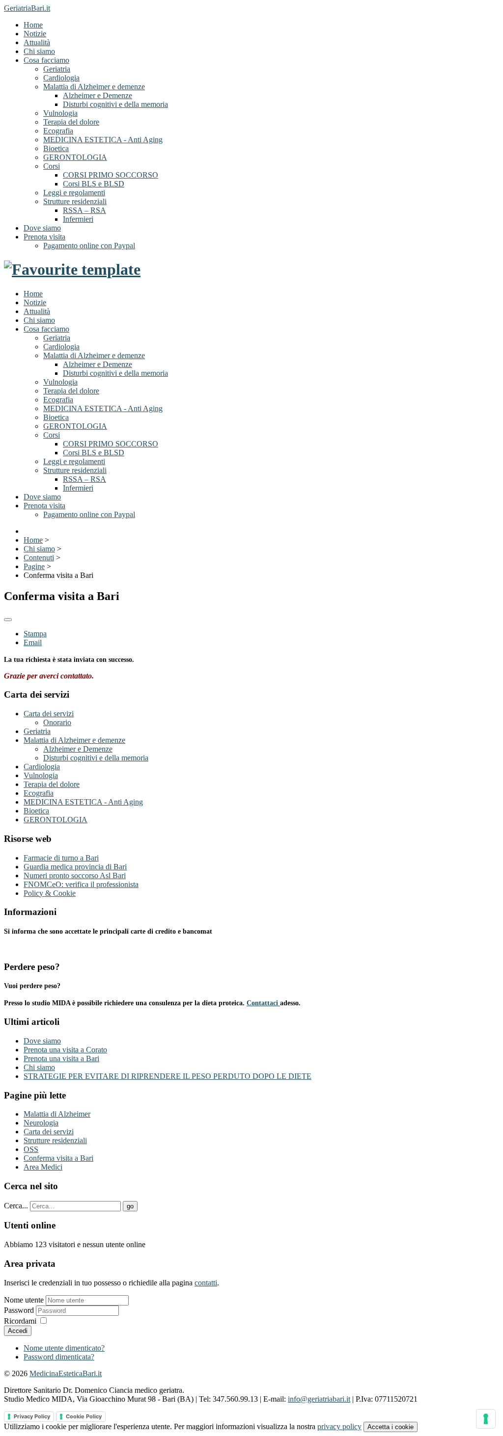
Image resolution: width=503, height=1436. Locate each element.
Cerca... (16, 1205)
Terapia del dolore (71, 122)
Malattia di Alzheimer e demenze (94, 86)
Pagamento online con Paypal (89, 245)
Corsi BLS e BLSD (93, 184)
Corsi (51, 166)
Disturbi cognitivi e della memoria (115, 104)
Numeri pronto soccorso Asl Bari (75, 875)
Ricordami (20, 1321)
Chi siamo (39, 51)
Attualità (37, 42)
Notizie (35, 33)
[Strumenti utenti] (8, 619)
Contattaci (263, 1003)
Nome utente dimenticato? (64, 1348)
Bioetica (56, 148)
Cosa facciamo (46, 60)
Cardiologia (61, 78)
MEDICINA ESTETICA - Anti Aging (103, 139)
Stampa (35, 633)
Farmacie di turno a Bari (61, 858)
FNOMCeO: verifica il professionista (81, 884)
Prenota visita (44, 237)
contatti (206, 1283)
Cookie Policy (84, 1416)
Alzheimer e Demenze (97, 95)
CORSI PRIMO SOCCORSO (110, 175)
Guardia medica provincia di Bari (75, 866)
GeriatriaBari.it (27, 8)
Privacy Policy (32, 1416)
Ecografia (58, 131)
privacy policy (339, 1426)
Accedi (18, 1330)
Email (33, 642)
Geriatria (56, 69)
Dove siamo (42, 228)
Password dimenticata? (59, 1357)
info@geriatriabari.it (319, 1399)
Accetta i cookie (390, 1427)
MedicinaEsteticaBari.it (65, 1373)
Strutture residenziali (75, 201)
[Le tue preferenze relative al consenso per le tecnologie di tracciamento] (485, 1419)
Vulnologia (60, 113)
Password (20, 1310)
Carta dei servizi (49, 713)
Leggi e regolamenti (74, 192)
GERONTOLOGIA (75, 157)
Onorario (57, 722)
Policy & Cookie (50, 893)
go (130, 1206)
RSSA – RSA (84, 210)
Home (33, 25)
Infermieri (78, 219)
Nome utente (24, 1300)
